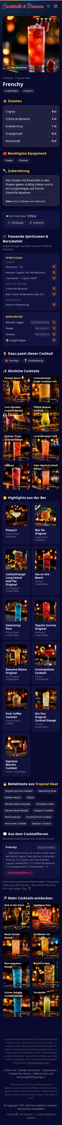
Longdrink (28, 90)
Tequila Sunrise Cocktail (19, 791)
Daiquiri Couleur (41, 823)
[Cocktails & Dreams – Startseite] (23, 6)
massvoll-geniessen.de (38, 1062)
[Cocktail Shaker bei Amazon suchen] (53, 328)
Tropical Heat (22, 78)
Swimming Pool (47, 791)
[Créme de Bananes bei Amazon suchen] (53, 288)
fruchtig (11, 360)
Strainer (23, 160)
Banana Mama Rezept (17, 804)
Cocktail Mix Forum (20, 1073)
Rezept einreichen (29, 1070)
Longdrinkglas (11, 90)
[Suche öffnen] (48, 6)
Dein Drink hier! (19, 67)
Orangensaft (14, 133)
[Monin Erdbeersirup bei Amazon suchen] (53, 304)
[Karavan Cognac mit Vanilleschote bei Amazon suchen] (53, 272)
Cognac (11, 111)
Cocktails (8, 78)
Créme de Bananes (18, 119)
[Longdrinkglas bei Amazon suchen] (53, 340)
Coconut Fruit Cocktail (38, 817)
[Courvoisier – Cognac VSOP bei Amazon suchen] (53, 278)
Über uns (11, 1070)
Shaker (9, 160)
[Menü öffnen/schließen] (55, 6)
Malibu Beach (13, 797)
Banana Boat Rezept (16, 810)
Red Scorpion (12, 817)
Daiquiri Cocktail (43, 810)
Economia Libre (45, 804)
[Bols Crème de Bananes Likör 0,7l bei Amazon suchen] (53, 294)
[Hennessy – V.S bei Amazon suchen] (53, 266)
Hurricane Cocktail (15, 823)
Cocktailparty (33, 360)
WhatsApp (18, 222)
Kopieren (38, 222)
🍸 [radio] (38, 19)
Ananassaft (13, 141)
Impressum (49, 1070)
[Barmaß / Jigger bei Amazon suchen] (53, 322)
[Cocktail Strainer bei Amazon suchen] (53, 334)
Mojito (30, 797)
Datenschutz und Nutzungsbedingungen (35, 1075)
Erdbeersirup (14, 126)
